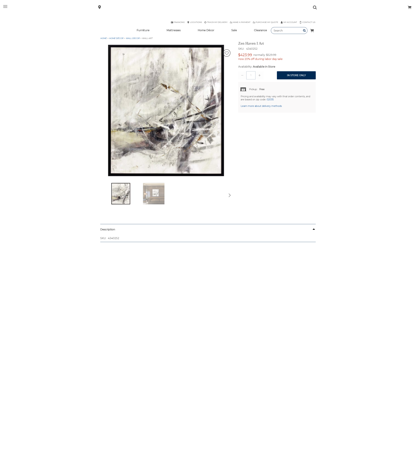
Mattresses (174, 30)
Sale (234, 30)
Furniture (143, 30)
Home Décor (206, 30)
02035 (270, 99)
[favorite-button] (226, 53)
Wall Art (147, 38)
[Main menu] (5, 7)
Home (103, 38)
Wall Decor (133, 38)
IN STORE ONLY (296, 75)
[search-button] (304, 30)
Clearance (260, 30)
